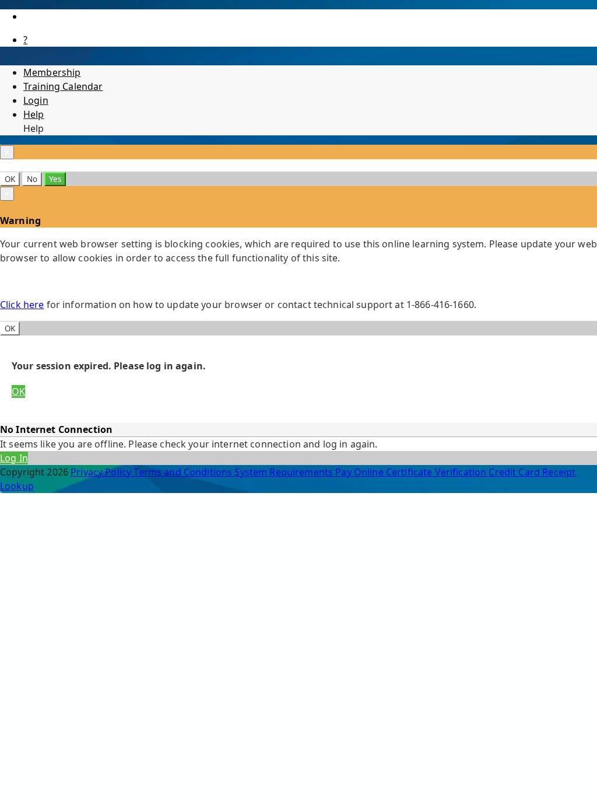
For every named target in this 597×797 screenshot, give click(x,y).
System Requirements (284, 472)
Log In (14, 458)
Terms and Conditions (184, 472)
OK (10, 179)
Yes (55, 179)
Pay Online (360, 472)
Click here (22, 304)
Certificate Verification (437, 472)
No (32, 179)
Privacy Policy (102, 472)
